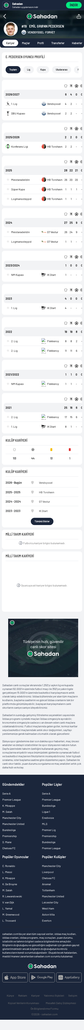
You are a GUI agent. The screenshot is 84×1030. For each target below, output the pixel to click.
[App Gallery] (69, 977)
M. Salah (7, 811)
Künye (10, 995)
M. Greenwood (10, 914)
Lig (28, 69)
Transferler (57, 43)
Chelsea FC (8, 848)
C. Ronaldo (8, 865)
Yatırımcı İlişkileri (54, 995)
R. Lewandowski (12, 896)
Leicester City (50, 902)
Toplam (13, 69)
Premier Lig (49, 829)
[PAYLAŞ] (79, 16)
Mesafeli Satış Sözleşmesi (61, 1003)
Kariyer (10, 43)
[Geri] (13, 16)
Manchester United (13, 823)
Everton (46, 920)
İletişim (72, 995)
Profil (40, 43)
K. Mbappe (8, 805)
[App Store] (15, 977)
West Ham (48, 908)
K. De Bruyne (9, 884)
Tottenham (48, 890)
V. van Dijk (8, 902)
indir (74, 5)
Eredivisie (48, 817)
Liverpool (48, 872)
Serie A (6, 793)
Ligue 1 (46, 811)
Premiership (9, 836)
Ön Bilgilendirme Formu (44, 1008)
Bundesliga (9, 829)
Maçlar (26, 43)
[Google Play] (42, 977)
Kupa (43, 69)
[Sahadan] (42, 16)
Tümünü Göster (42, 521)
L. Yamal (7, 908)
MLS (44, 823)
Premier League (11, 799)
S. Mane (6, 842)
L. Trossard (9, 920)
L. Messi (7, 872)
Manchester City (11, 817)
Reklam (22, 995)
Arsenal (46, 884)
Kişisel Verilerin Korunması (23, 1003)
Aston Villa (48, 914)
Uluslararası (61, 69)
